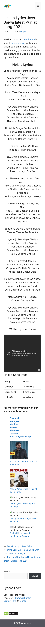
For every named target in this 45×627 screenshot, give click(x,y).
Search (7, 571)
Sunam (27, 598)
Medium (14, 424)
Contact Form (10, 601)
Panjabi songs (13, 546)
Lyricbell (14, 433)
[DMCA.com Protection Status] (11, 614)
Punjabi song (18, 43)
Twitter (13, 427)
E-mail (23, 601)
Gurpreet (19, 598)
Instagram (15, 421)
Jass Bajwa (28, 39)
